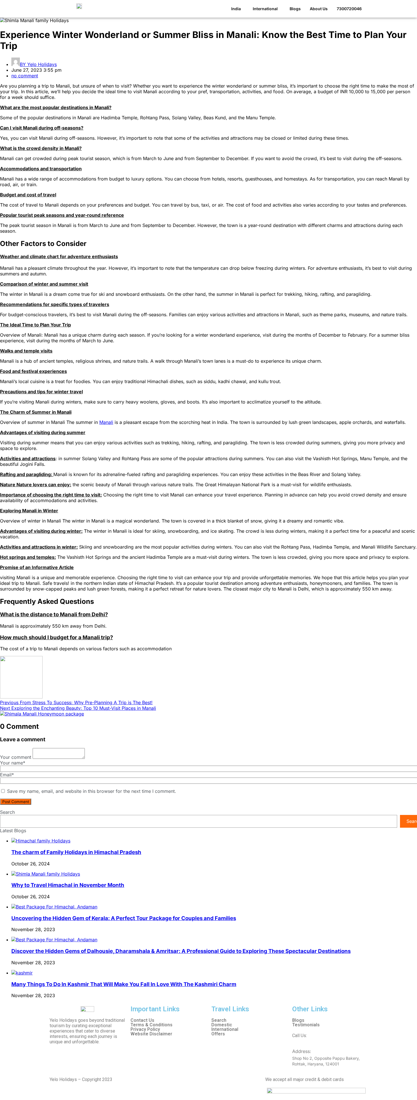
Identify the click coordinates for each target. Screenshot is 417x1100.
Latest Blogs (13, 830)
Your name (12, 763)
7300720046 (321, 1035)
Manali (106, 422)
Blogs (295, 8)
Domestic (221, 1025)
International (265, 8)
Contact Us (142, 1020)
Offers (218, 1034)
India (236, 8)
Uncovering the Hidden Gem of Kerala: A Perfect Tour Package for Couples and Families (123, 918)
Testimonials (306, 1025)
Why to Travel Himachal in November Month (67, 885)
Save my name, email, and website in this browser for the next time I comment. (91, 791)
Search (7, 812)
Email (7, 775)
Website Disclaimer (151, 1034)
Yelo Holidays (38, 64)
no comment (24, 75)
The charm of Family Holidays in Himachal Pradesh (76, 852)
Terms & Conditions (151, 1025)
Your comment (15, 757)
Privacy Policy (145, 1029)
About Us (319, 8)
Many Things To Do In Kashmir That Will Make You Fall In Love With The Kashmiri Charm (123, 984)
